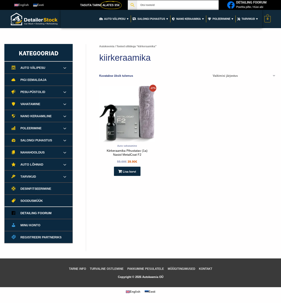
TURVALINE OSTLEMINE (107, 268)
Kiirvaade (127, 139)
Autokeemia (106, 46)
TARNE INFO (77, 268)
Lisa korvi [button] (129, 171)
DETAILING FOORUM (251, 2)
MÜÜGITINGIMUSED (181, 268)
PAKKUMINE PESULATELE (145, 268)
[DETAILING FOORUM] (231, 5)
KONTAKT (205, 268)
